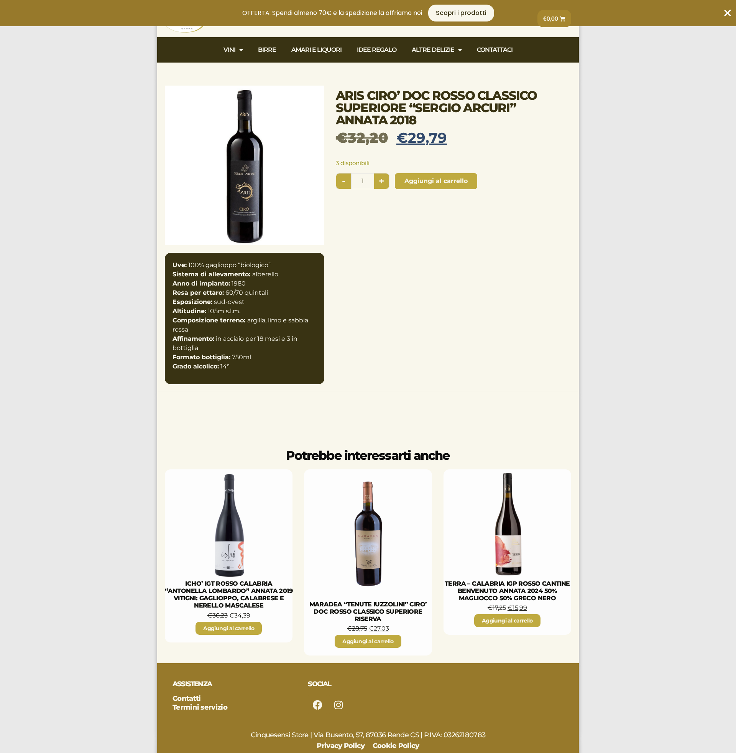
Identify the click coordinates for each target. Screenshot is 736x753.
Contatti (186, 698)
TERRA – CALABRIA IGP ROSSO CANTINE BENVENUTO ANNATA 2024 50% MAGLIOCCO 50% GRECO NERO (507, 591)
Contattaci (495, 49)
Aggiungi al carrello (436, 181)
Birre (267, 49)
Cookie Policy (396, 745)
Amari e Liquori (316, 49)
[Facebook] (317, 704)
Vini (229, 49)
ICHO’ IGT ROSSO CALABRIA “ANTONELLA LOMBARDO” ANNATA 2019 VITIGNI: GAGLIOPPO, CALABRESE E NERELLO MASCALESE (228, 594)
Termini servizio (199, 707)
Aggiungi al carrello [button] (228, 628)
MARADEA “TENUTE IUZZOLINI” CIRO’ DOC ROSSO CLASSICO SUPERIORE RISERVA (368, 612)
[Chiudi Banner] (727, 13)
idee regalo (376, 49)
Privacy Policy (341, 745)
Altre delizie (433, 49)
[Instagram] (338, 704)
